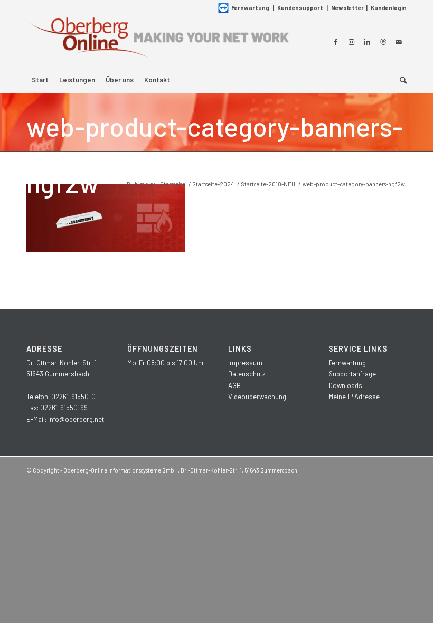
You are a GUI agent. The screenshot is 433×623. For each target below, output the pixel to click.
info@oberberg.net (76, 419)
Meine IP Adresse (354, 396)
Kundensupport (300, 7)
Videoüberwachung (257, 396)
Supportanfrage (352, 374)
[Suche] (400, 80)
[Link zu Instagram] (351, 42)
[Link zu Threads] (383, 42)
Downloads (345, 385)
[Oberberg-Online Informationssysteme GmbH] (158, 41)
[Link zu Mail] (399, 42)
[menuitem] (40, 80)
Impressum (245, 362)
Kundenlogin (389, 7)
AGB (234, 385)
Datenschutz (247, 374)
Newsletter (347, 7)
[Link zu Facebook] (335, 42)
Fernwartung (250, 7)
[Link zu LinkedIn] (367, 42)
